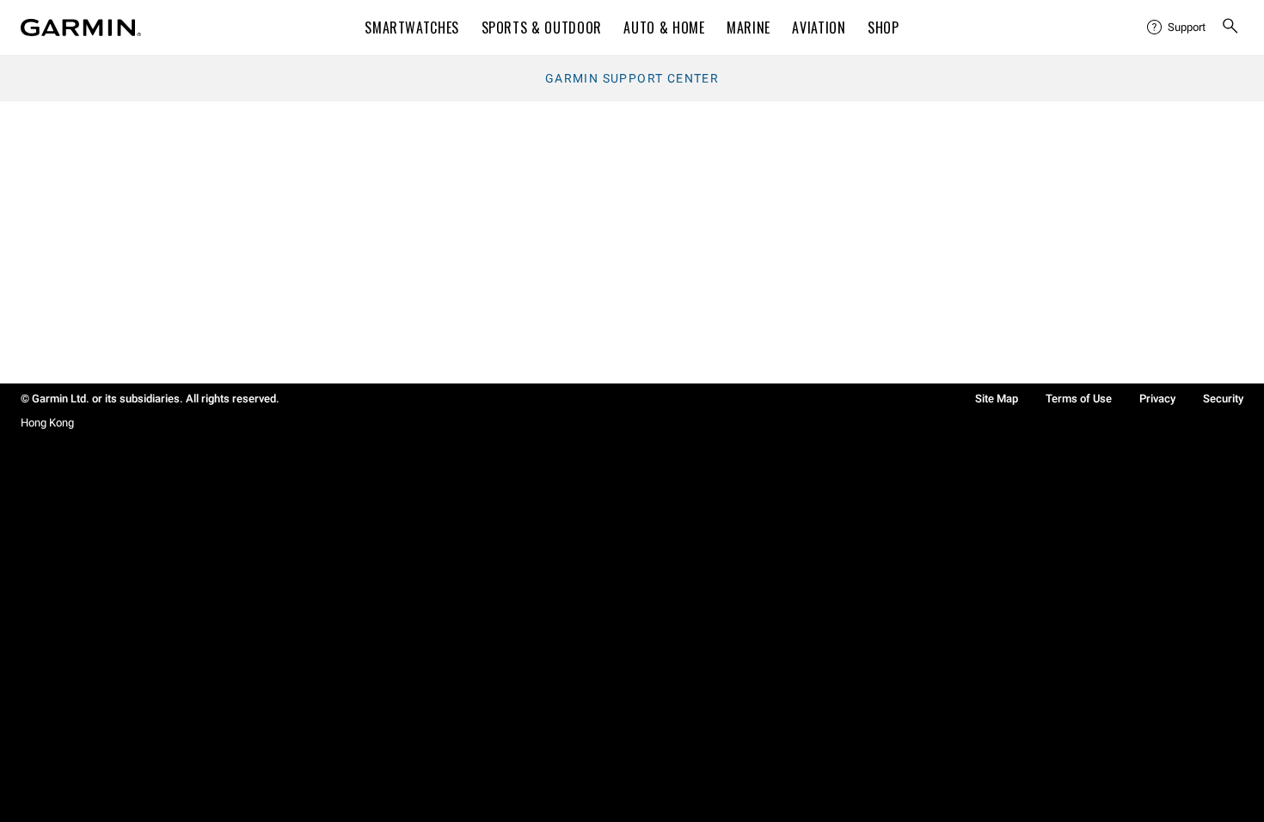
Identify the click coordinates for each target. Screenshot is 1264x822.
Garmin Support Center (632, 78)
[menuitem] (1177, 27)
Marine (748, 27)
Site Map (996, 398)
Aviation (818, 27)
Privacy (1157, 398)
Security (1223, 398)
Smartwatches (412, 27)
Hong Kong (47, 422)
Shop (883, 27)
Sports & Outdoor (542, 27)
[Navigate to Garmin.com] (81, 27)
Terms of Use (1079, 398)
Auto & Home (663, 27)
